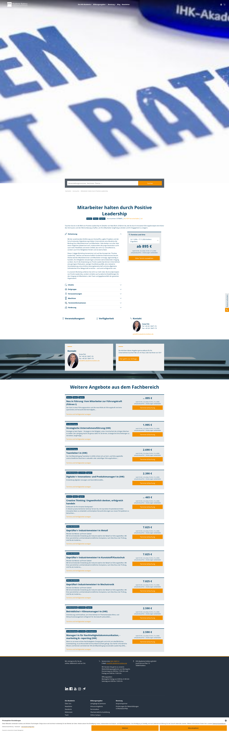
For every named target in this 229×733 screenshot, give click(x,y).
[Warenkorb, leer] (224, 4)
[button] (141, 218)
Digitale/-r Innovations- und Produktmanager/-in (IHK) (95, 476)
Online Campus (95, 715)
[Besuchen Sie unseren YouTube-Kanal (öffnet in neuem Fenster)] (75, 689)
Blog (118, 4)
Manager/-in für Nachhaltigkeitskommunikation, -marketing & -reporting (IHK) (93, 637)
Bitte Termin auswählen (144, 258)
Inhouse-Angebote (96, 706)
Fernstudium (94, 709)
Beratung (111, 4)
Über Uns (68, 704)
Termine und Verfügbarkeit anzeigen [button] (78, 414)
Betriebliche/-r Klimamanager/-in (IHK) (87, 611)
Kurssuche (76, 191)
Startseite (68, 191)
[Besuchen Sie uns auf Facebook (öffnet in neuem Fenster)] (71, 689)
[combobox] (102, 183)
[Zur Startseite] (39, 4)
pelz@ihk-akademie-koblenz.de (143, 334)
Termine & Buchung (147, 408)
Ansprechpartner (121, 704)
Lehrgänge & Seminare (98, 704)
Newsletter (126, 4)
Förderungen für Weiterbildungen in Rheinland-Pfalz (127, 707)
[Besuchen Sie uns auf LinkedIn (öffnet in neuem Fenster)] (66, 688)
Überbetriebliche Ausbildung (100, 712)
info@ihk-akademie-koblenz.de (116, 663)
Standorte (68, 709)
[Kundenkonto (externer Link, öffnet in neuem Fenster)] (221, 4)
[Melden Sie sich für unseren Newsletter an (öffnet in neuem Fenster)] (83, 688)
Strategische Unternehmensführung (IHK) (88, 427)
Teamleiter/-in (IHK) (76, 452)
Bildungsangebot (99, 4)
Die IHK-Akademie (84, 4)
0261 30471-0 (114, 661)
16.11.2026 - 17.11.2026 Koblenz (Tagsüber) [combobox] (140, 240)
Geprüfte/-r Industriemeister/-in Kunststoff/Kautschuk (95, 557)
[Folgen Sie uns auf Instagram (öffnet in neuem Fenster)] (79, 689)
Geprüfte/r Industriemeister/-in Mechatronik (90, 584)
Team (67, 715)
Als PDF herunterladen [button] (131, 219)
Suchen (150, 183)
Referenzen (68, 712)
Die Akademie (70, 701)
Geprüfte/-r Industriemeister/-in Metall (87, 530)
